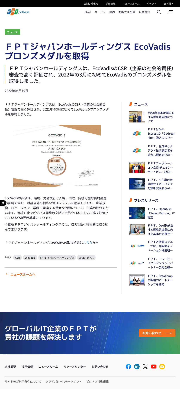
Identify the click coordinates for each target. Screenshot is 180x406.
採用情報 (110, 3)
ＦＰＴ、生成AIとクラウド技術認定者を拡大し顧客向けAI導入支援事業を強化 (160, 150)
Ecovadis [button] (30, 257)
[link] (18, 14)
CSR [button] (17, 257)
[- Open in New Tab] (128, 367)
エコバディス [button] (86, 257)
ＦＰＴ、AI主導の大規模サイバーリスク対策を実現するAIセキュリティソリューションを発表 (160, 184)
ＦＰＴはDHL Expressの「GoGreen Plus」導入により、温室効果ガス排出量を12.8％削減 (161, 133)
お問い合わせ (91, 3)
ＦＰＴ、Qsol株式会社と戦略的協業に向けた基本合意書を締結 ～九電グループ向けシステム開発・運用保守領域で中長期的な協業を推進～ (160, 229)
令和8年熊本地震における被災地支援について (160, 117)
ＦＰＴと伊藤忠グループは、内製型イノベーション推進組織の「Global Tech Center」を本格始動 (160, 246)
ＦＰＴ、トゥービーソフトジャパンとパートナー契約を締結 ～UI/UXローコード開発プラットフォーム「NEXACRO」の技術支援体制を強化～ (161, 263)
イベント (151, 3)
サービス (100, 12)
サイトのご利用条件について (23, 381)
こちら (87, 242)
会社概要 (10, 366)
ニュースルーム (131, 3)
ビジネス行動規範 (97, 381)
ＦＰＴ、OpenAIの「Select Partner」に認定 (161, 213)
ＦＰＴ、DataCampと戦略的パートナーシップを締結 (160, 280)
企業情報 (144, 12)
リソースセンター (75, 366)
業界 (112, 12)
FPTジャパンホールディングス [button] (57, 257)
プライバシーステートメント (64, 381)
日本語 (167, 3)
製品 (88, 12)
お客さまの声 (126, 12)
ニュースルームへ (22, 274)
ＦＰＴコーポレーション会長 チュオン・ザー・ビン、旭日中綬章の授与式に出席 (160, 167)
